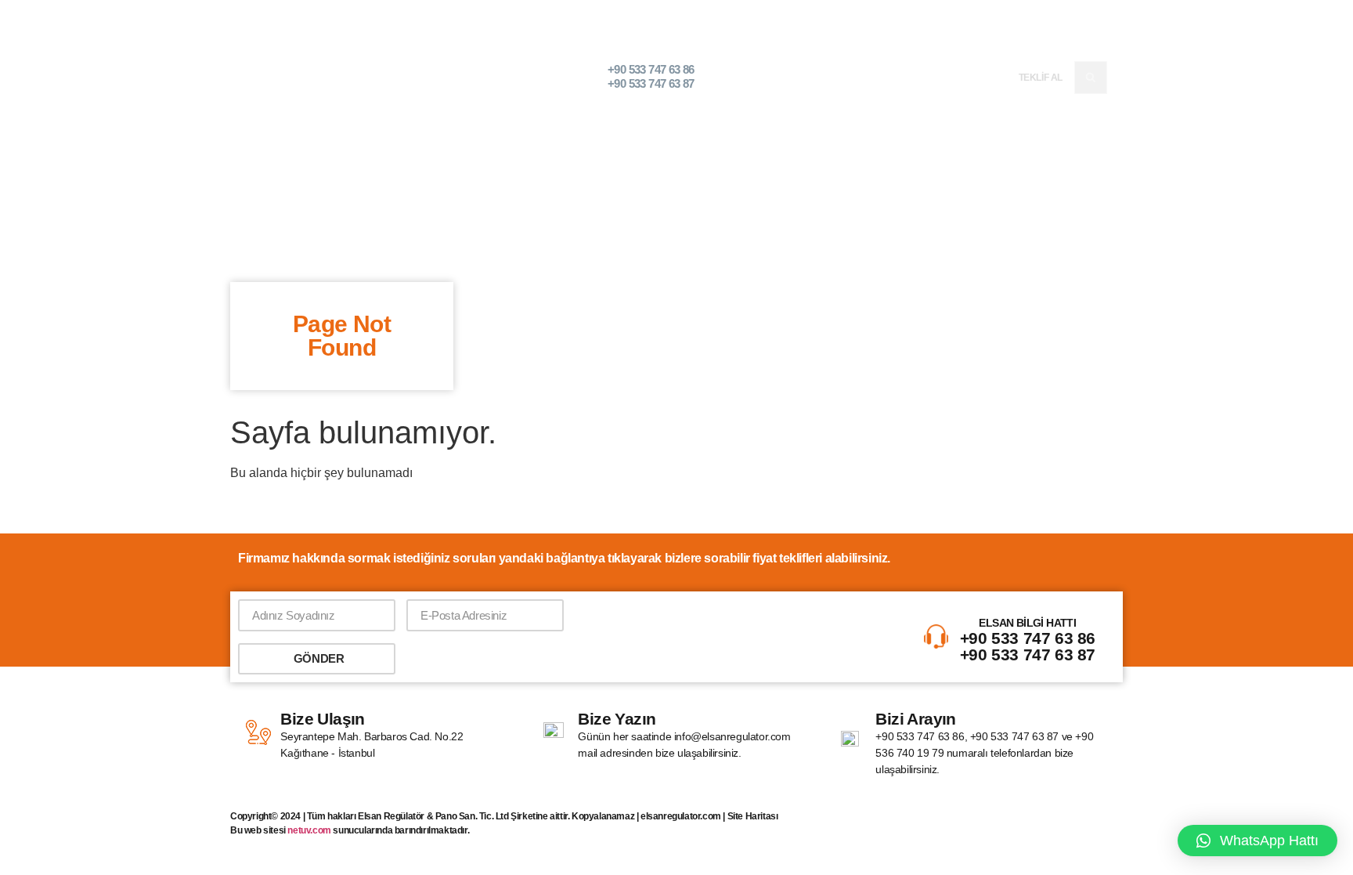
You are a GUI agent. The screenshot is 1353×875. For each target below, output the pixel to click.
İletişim (978, 77)
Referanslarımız (899, 77)
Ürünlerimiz (811, 77)
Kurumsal (737, 77)
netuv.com (308, 830)
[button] (1090, 77)
